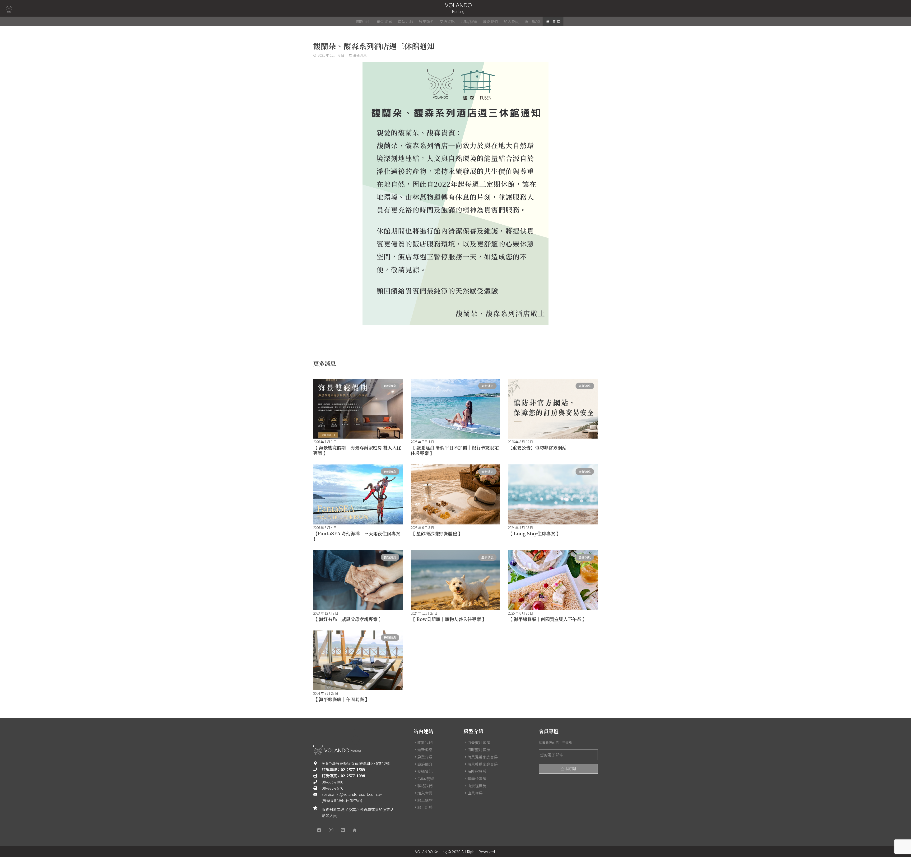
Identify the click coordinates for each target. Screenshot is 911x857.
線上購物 (424, 800)
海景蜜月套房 (478, 742)
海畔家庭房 (476, 771)
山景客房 (475, 793)
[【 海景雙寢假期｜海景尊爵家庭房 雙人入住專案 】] (358, 409)
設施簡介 (424, 764)
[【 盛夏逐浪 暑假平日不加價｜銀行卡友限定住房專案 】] (456, 409)
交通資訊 (424, 771)
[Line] (343, 830)
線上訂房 (424, 807)
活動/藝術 (425, 778)
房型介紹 (424, 757)
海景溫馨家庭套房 (482, 757)
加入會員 (424, 793)
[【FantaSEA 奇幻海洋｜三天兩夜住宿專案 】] (358, 494)
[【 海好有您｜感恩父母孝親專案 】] (358, 580)
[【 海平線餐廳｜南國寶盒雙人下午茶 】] (553, 580)
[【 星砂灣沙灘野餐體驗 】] (456, 494)
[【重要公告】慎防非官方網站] (553, 409)
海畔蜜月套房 (478, 749)
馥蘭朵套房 (476, 778)
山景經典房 (476, 785)
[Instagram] (331, 830)
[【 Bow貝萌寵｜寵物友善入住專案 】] (456, 580)
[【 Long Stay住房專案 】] (553, 494)
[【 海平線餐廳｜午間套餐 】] (358, 660)
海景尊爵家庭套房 (482, 764)
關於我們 (424, 742)
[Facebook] (319, 830)
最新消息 (360, 55)
